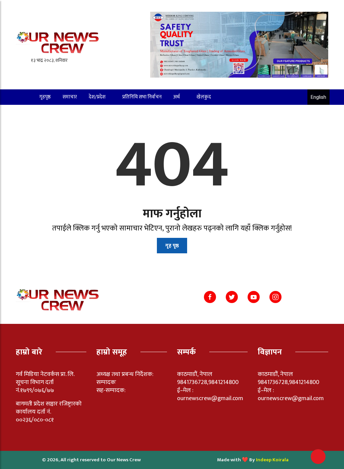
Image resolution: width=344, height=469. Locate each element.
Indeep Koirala (272, 460)
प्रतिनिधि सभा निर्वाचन (142, 97)
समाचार (69, 97)
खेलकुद (204, 97)
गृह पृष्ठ (172, 245)
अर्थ (176, 97)
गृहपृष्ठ (45, 97)
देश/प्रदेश (97, 97)
